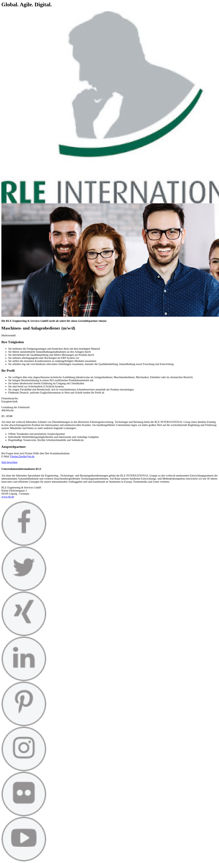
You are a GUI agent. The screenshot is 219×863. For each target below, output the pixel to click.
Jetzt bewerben (9, 462)
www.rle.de (7, 496)
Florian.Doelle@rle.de (22, 456)
